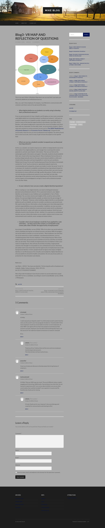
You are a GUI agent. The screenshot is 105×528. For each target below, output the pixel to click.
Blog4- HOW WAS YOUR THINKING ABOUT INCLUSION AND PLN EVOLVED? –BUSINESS (52, 291)
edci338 (20, 284)
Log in (42, 501)
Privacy (80, 124)
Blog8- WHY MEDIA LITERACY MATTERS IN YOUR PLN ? (77, 59)
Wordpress (72, 127)
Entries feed (44, 504)
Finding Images (73, 124)
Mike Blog (52, 10)
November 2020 (19, 498)
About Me (24, 23)
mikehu (28, 42)
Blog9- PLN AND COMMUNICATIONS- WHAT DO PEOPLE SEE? (79, 55)
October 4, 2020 (20, 42)
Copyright (72, 122)
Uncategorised (72, 111)
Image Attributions (72, 497)
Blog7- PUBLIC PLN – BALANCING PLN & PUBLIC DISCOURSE (79, 64)
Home (16, 23)
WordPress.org (45, 510)
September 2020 (19, 504)
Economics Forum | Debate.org (41, 130)
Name (17, 450)
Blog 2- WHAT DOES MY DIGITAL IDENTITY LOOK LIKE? (24, 290)
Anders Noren (82, 521)
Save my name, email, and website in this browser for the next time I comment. (38, 472)
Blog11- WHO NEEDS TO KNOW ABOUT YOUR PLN (77, 47)
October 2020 (18, 501)
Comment (18, 433)
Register (43, 498)
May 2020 (17, 507)
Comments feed (45, 507)
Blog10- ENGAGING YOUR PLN (77, 51)
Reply (22, 336)
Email (17, 457)
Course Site (33, 23)
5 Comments (36, 42)
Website (17, 465)
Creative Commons (80, 122)
